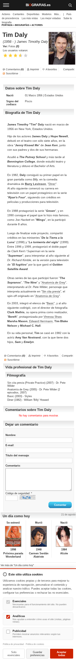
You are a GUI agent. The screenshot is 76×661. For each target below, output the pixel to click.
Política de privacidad (13, 644)
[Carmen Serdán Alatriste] (38, 536)
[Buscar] (70, 5)
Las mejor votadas (51, 18)
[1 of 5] (5, 55)
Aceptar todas (61, 654)
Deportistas (33, 14)
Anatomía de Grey (53, 282)
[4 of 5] (20, 55)
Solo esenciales (13, 654)
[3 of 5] (15, 55)
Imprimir (34, 69)
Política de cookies (35, 644)
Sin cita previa (51, 291)
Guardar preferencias (37, 654)
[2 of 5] (10, 55)
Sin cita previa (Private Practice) (26, 382)
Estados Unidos (54, 95)
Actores (6, 14)
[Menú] (6, 5)
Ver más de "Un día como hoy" (17, 565)
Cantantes (18, 14)
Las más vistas (30, 18)
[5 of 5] (25, 55)
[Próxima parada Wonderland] (13, 536)
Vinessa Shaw (52, 316)
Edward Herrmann (41, 321)
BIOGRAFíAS (22, 25)
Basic (50, 303)
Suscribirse (12, 73)
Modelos (46, 14)
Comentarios (15, 69)
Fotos (14, 46)
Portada (7, 25)
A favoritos (51, 69)
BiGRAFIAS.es (38, 5)
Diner (52, 184)
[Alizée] (64, 536)
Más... (57, 14)
